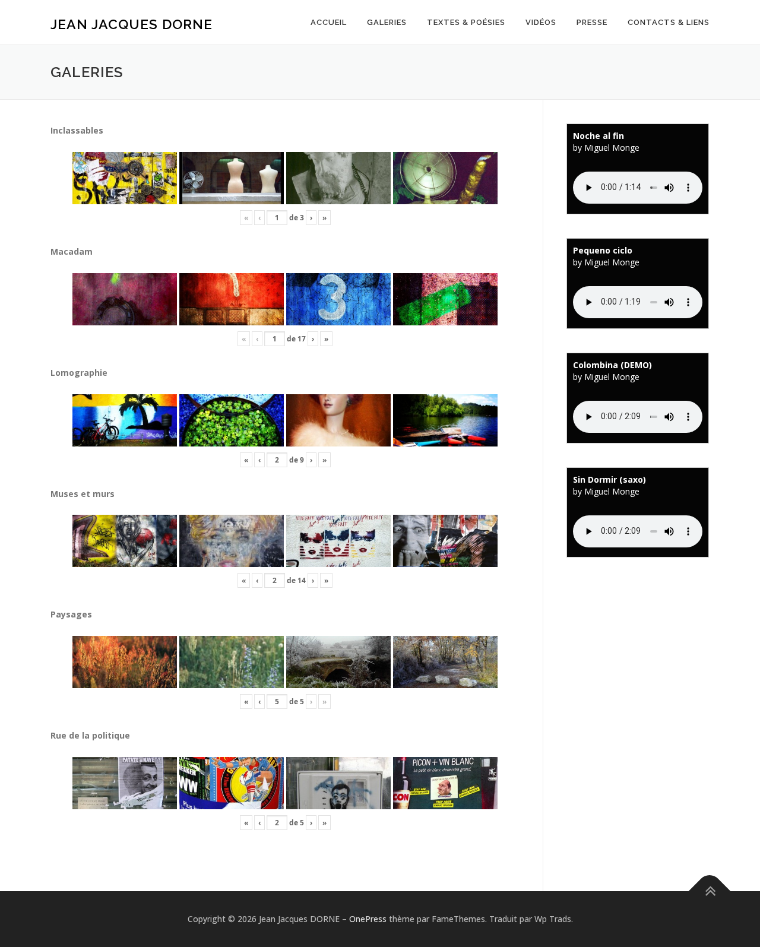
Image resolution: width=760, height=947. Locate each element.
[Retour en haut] (710, 891)
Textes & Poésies (466, 22)
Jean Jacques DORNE (131, 24)
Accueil (329, 22)
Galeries (387, 22)
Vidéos (540, 22)
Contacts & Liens (669, 22)
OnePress (368, 918)
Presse (592, 22)
